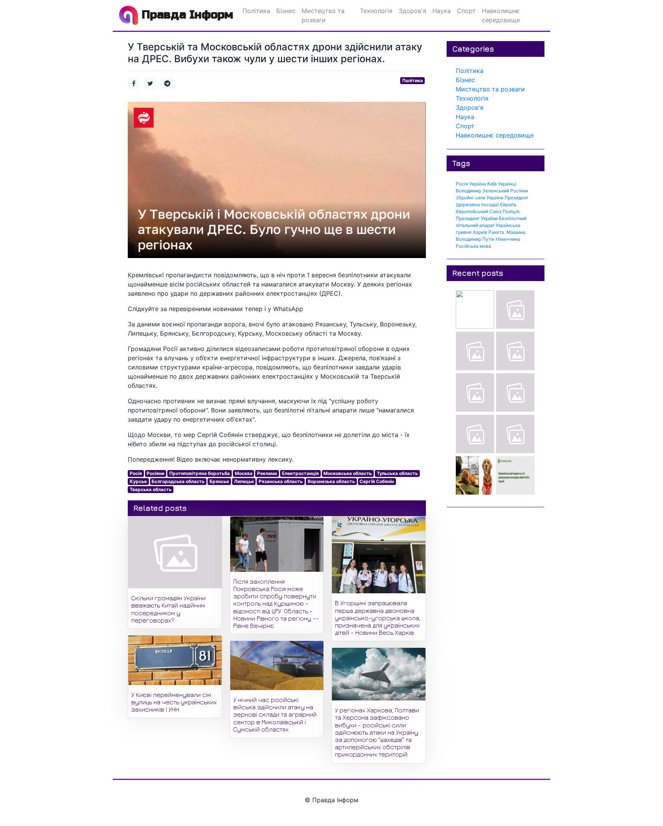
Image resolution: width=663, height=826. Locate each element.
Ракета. (496, 232)
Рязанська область (281, 481)
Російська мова (473, 246)
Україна (477, 184)
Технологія (472, 98)
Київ (492, 184)
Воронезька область (331, 481)
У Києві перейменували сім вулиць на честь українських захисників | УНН (174, 702)
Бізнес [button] (285, 11)
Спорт (465, 126)
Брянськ (219, 481)
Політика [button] (256, 11)
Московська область (347, 473)
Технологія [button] (376, 11)
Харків (480, 232)
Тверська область (151, 489)
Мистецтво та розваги (490, 89)
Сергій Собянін (377, 481)
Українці (507, 184)
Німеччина (508, 239)
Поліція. (512, 211)
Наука (465, 117)
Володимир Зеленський (482, 191)
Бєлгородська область (178, 481)
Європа (508, 204)
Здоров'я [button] (412, 11)
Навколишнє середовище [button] (501, 15)
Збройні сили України (479, 197)
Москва (243, 473)
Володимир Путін (475, 239)
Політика (412, 80)
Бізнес (465, 80)
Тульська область (397, 473)
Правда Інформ (185, 15)
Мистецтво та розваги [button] (323, 15)
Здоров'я (469, 107)
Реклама (267, 473)
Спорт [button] (466, 11)
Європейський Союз (478, 211)
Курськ (138, 481)
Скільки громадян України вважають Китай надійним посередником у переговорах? (168, 609)
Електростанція (300, 473)
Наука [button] (441, 11)
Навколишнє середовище (495, 135)
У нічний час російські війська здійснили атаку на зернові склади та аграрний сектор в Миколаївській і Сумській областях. (275, 714)
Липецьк (244, 481)
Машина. (516, 232)
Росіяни (155, 473)
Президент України (477, 218)
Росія (136, 473)
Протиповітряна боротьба (199, 473)
